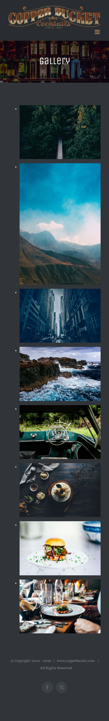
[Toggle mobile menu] (98, 32)
